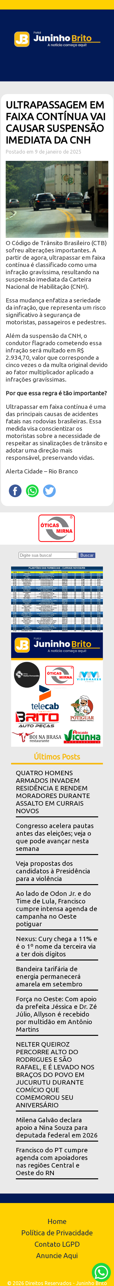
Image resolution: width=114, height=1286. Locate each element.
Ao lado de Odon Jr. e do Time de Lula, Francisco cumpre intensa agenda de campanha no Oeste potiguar (56, 909)
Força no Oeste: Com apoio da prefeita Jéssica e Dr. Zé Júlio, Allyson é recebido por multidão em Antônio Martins (56, 1014)
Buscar (86, 555)
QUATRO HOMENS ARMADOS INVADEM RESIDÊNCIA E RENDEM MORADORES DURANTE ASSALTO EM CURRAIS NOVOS (53, 791)
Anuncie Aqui (57, 1255)
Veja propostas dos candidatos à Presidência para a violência (53, 871)
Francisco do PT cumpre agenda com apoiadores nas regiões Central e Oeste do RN (52, 1161)
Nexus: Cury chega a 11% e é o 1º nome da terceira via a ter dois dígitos (56, 946)
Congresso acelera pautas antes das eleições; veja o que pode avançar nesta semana (55, 837)
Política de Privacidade (57, 1233)
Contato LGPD (57, 1244)
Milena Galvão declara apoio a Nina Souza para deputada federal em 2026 (57, 1127)
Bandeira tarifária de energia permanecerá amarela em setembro (49, 976)
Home (57, 1221)
